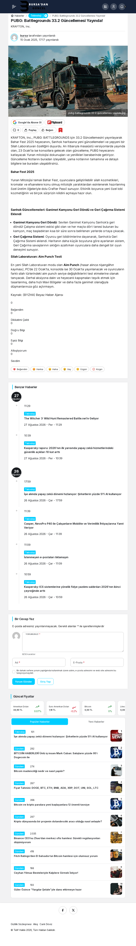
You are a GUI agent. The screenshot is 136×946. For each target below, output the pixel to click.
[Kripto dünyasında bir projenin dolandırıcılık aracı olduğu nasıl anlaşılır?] (68, 820)
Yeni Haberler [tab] (96, 721)
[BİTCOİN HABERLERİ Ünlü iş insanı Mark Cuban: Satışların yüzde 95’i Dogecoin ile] (68, 753)
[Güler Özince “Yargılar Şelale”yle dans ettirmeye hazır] (68, 889)
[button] (105, 6)
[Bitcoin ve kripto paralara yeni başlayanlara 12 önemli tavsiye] (68, 804)
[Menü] (14, 6)
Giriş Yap (45, 681)
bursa (24, 35)
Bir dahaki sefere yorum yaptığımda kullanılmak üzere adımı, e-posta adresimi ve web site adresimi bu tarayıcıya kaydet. (66, 671)
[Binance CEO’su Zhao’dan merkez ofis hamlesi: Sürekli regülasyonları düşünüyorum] (68, 838)
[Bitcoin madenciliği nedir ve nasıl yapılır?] (68, 770)
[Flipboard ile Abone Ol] (55, 122)
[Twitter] (73, 910)
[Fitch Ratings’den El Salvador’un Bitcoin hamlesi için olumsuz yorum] (68, 855)
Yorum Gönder (23, 681)
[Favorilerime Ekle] (60, 130)
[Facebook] (63, 910)
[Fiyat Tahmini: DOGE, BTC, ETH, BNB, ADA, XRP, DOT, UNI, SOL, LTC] (68, 787)
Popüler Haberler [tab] (40, 721)
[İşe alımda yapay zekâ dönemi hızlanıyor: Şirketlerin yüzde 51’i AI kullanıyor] (68, 735)
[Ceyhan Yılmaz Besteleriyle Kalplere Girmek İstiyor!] (68, 872)
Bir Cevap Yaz (24, 619)
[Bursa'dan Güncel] (36, 6)
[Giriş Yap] (113, 6)
